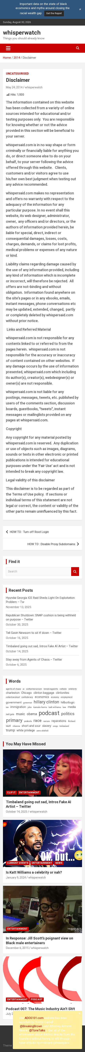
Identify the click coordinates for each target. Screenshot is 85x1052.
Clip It (11, 792)
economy (55, 697)
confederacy (27, 697)
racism (46, 721)
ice (7, 707)
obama (32, 714)
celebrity (73, 689)
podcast (49, 713)
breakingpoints (51, 689)
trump (10, 730)
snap (55, 726)
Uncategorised (17, 73)
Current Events (17, 863)
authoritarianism (34, 689)
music (20, 714)
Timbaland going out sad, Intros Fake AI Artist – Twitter (42, 646)
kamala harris (40, 707)
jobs (30, 707)
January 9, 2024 (16, 877)
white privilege (26, 730)
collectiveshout (13, 697)
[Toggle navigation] (8, 48)
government (14, 702)
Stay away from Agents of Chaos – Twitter (34, 659)
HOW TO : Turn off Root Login (29, 532)
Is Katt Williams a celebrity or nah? (34, 872)
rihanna (16, 726)
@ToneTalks (37, 1030)
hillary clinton (46, 701)
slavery (46, 725)
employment (66, 697)
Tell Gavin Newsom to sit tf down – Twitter (33, 633)
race (38, 720)
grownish (27, 702)
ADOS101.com (34, 1018)
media (72, 707)
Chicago (26, 692)
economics (42, 697)
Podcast (36, 999)
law (64, 707)
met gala (10, 714)
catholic (63, 689)
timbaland (64, 726)
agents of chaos (13, 689)
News (58, 863)
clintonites (62, 692)
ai (24, 689)
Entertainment (29, 792)
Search (75, 571)
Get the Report (54, 13)
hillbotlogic (68, 702)
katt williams (55, 707)
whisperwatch (22, 32)
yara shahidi (42, 730)
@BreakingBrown (31, 1026)
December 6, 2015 (17, 948)
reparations (59, 721)
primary (14, 720)
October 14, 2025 (16, 811)
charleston (13, 692)
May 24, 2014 (14, 87)
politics (68, 713)
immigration (18, 707)
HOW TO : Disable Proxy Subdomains (51, 544)
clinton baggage (44, 692)
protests (28, 721)
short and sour (31, 725)
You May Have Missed (26, 744)
